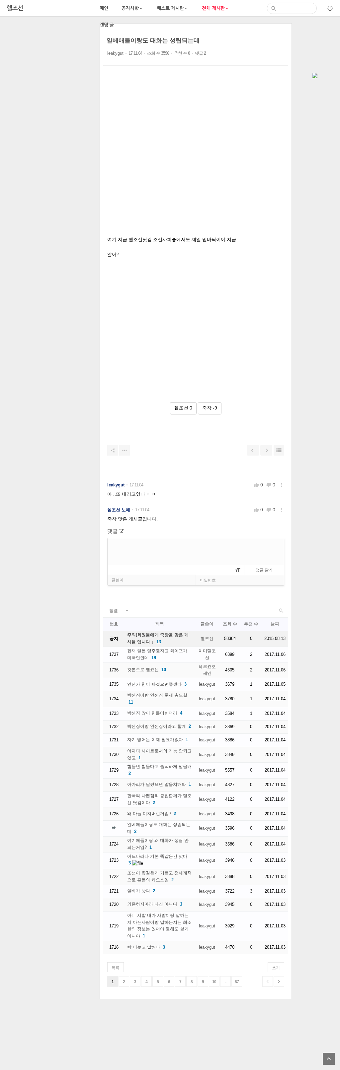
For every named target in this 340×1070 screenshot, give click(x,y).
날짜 (275, 623)
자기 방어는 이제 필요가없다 (155, 739)
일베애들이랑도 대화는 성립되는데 (153, 40)
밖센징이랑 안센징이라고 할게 (156, 726)
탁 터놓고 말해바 (143, 947)
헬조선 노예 (118, 509)
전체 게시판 (215, 8)
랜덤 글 (107, 25)
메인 (104, 8)
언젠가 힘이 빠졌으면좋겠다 (154, 684)
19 (153, 657)
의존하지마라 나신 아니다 (152, 904)
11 (130, 702)
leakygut (115, 53)
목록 (116, 968)
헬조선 (207, 638)
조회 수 (230, 623)
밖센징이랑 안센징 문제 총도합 (157, 695)
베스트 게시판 (173, 8)
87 (237, 981)
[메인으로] (314, 76)
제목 (159, 623)
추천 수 (251, 623)
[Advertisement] (50, 64)
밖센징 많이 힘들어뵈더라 (152, 713)
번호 (114, 623)
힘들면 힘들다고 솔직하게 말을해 (159, 766)
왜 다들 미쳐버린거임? (149, 813)
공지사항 (132, 8)
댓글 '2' (115, 531)
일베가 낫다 (138, 890)
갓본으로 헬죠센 (143, 669)
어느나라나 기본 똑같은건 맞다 (157, 856)
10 (163, 669)
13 (158, 641)
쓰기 (276, 968)
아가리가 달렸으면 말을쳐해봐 (156, 784)
